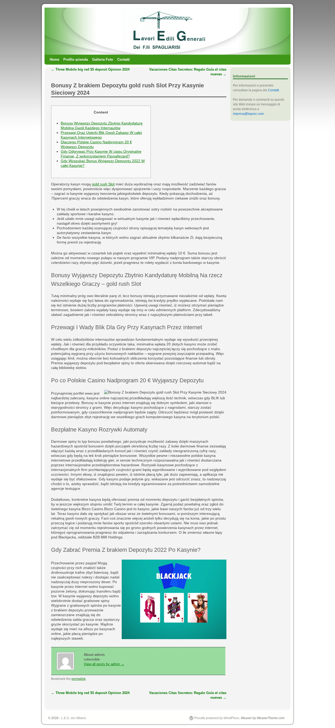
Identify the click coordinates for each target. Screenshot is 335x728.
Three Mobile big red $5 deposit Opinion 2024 (90, 69)
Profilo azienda (75, 59)
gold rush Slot (103, 184)
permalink (78, 679)
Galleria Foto (102, 59)
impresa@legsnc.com (248, 114)
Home (54, 59)
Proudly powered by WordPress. (217, 718)
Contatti (123, 59)
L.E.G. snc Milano (73, 718)
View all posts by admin (104, 664)
